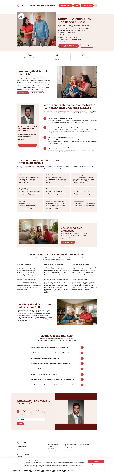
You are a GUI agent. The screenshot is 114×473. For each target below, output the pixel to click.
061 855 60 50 (88, 5)
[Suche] (95, 5)
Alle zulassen (96, 461)
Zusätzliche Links (83, 442)
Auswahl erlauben (96, 464)
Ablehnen (96, 468)
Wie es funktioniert (37, 92)
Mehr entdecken (68, 442)
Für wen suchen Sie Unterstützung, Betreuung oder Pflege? (31, 414)
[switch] (42, 471)
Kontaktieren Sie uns (87, 45)
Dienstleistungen (23, 92)
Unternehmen (51, 442)
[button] (94, 1)
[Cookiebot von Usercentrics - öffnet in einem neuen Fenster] (16, 471)
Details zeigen (71, 470)
